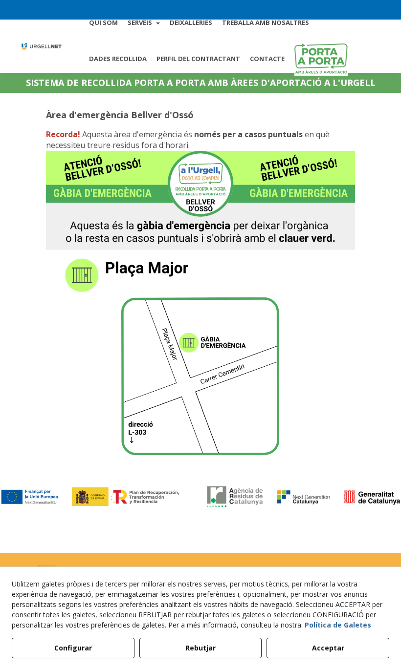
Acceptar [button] (328, 647)
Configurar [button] (73, 647)
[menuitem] (103, 22)
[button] (41, 46)
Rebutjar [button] (200, 647)
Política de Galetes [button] (338, 624)
